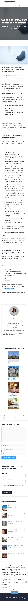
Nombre (4, 473)
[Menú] (25, 5)
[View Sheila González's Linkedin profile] (14, 319)
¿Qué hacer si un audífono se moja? (13, 418)
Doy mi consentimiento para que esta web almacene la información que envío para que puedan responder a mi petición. (13, 487)
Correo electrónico (7, 479)
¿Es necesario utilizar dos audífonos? (13, 416)
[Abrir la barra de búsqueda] (19, 5)
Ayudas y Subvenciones (19, 26)
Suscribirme (7, 492)
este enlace (9, 288)
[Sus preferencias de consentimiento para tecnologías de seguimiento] (1, 450)
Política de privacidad (6, 595)
